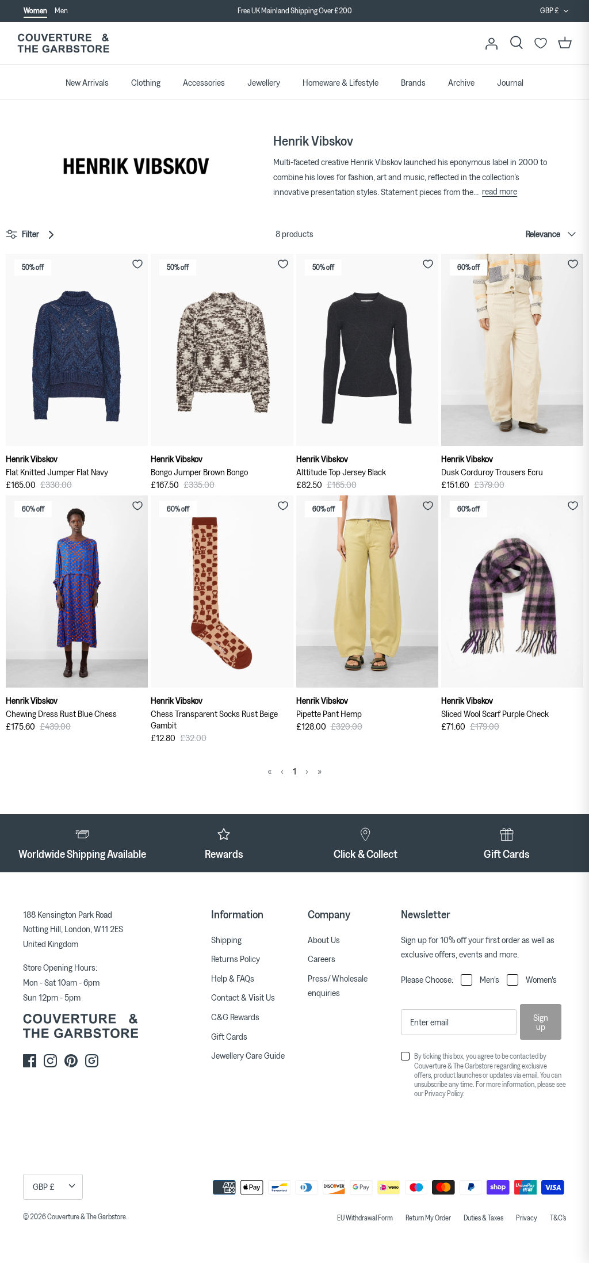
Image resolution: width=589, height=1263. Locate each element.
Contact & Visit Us (243, 997)
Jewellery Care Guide (248, 1055)
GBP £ (549, 10)
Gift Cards (229, 1036)
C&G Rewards (235, 1017)
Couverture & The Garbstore (86, 1216)
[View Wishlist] (540, 43)
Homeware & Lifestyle (340, 82)
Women (35, 10)
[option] (294, 11)
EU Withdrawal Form (365, 1218)
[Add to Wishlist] (137, 264)
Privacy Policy (443, 1093)
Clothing (145, 82)
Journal (510, 82)
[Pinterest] (71, 1060)
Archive (461, 82)
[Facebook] (29, 1060)
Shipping (226, 939)
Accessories (204, 82)
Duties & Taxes (483, 1218)
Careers (321, 958)
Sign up (540, 1022)
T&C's (558, 1218)
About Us (324, 939)
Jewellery (263, 82)
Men (61, 10)
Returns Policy (235, 958)
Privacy (526, 1218)
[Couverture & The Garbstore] (63, 43)
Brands (413, 82)
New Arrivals (87, 82)
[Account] (491, 43)
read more (499, 191)
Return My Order (428, 1218)
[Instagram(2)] (91, 1060)
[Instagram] (50, 1060)
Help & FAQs (232, 978)
